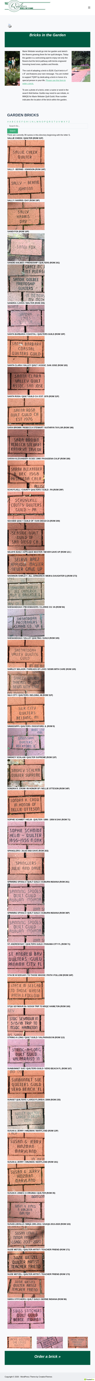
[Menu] (89, 7)
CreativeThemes (45, 1377)
